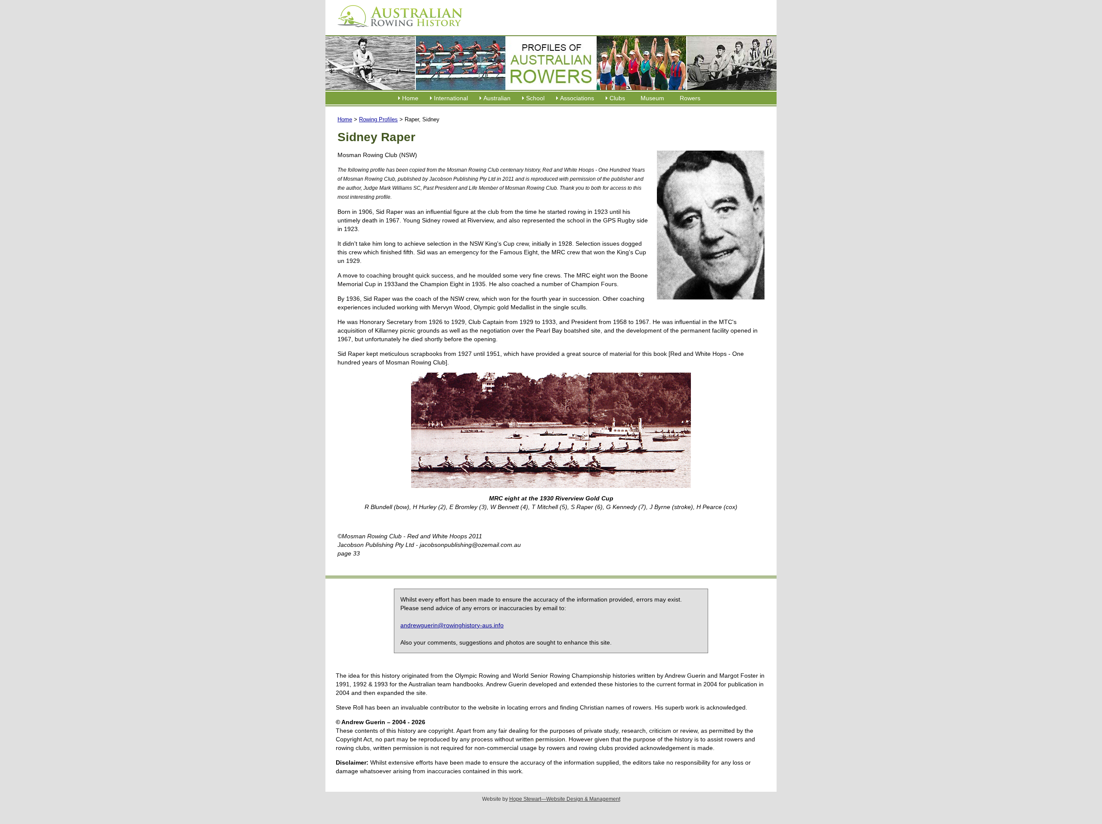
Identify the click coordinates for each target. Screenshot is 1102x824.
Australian (497, 98)
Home (410, 98)
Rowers (690, 98)
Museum (652, 98)
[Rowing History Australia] (396, 30)
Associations (577, 98)
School (535, 98)
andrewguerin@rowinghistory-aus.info (452, 625)
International (451, 98)
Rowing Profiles (378, 119)
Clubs (617, 98)
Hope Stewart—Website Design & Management (564, 799)
